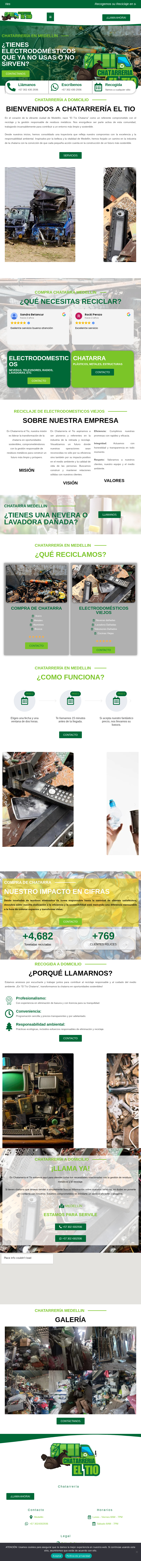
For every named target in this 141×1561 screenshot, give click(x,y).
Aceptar (57, 1555)
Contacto (36, 1510)
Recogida (113, 85)
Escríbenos (72, 85)
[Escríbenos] (54, 87)
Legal (66, 1536)
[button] (8, 215)
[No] (136, 1552)
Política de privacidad (78, 1555)
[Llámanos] (11, 87)
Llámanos (27, 85)
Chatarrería (68, 1486)
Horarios (105, 1510)
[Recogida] (98, 87)
